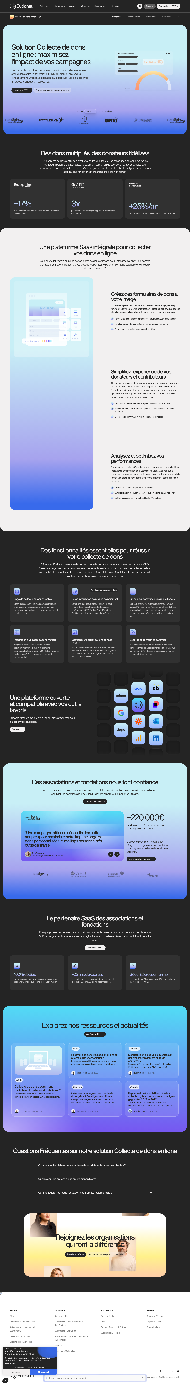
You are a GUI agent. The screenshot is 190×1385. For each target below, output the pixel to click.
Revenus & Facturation (20, 1336)
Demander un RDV (167, 6)
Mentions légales (151, 1377)
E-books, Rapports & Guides (113, 1327)
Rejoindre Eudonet (155, 1321)
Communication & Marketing (22, 1321)
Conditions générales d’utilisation (169, 1377)
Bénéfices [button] (116, 17)
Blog (103, 1321)
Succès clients (107, 1316)
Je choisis (16, 1372)
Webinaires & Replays (110, 1332)
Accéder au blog (93, 1034)
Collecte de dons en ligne (21, 1341)
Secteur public (61, 1316)
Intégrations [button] (150, 17)
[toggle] (151, 1165)
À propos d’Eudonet (155, 1316)
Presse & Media (153, 1327)
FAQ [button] (178, 17)
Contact (149, 6)
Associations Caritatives (65, 1330)
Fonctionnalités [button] (133, 17)
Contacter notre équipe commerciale (52, 90)
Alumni (58, 1345)
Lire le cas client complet (140, 859)
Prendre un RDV (20, 90)
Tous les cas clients (93, 801)
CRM (12, 1316)
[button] (5, 1381)
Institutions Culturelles (65, 1350)
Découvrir (16, 729)
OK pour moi (43, 1372)
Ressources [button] (166, 17)
